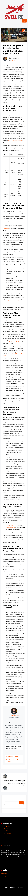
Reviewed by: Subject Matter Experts (14, 760)
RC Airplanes (7, 826)
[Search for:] (14, 803)
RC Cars (13, 60)
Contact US (3, 876)
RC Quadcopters (7, 833)
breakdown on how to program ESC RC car (12, 341)
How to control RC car (10, 527)
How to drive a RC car (10, 525)
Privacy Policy (4, 873)
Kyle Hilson (12, 57)
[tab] (9, 722)
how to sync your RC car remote (15, 140)
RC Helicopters (7, 832)
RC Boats (6, 828)
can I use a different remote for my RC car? (12, 300)
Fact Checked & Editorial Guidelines (13, 757)
